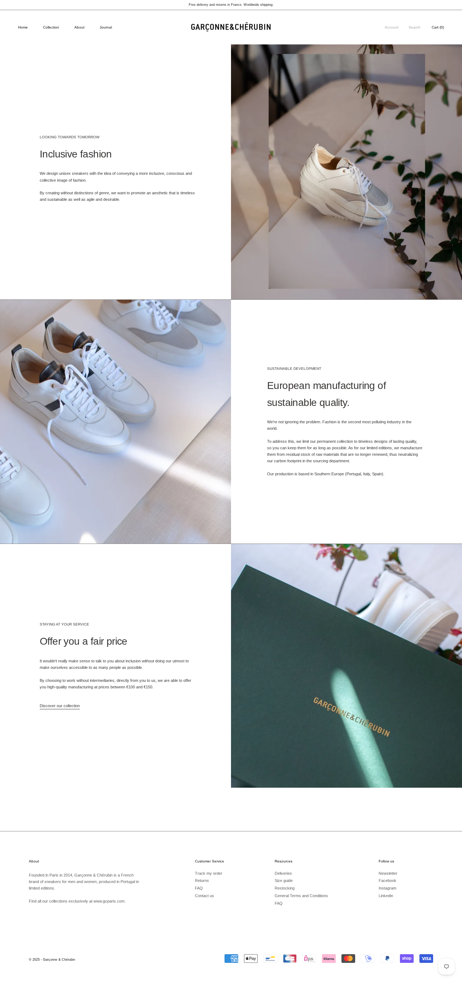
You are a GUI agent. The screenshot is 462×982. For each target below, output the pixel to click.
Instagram (387, 888)
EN (453, 15)
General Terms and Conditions (301, 895)
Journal (106, 27)
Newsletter (388, 873)
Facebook (387, 880)
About (79, 27)
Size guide (284, 880)
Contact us (204, 895)
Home (23, 27)
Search (414, 27)
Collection (51, 27)
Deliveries (283, 873)
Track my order (208, 873)
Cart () (438, 27)
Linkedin (386, 895)
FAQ (199, 888)
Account (391, 27)
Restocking (285, 888)
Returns (202, 880)
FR (446, 15)
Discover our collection (60, 706)
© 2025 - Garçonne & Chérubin (52, 959)
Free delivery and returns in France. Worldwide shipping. (231, 5)
